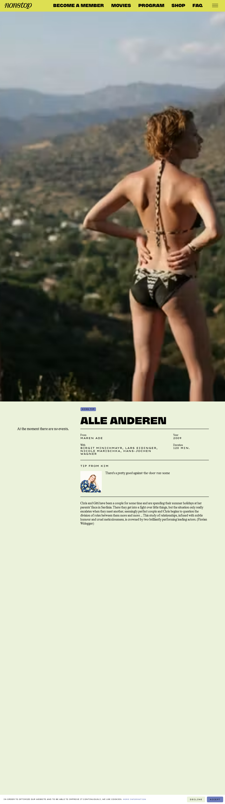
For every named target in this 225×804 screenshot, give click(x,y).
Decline (196, 799)
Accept (215, 799)
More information (134, 799)
